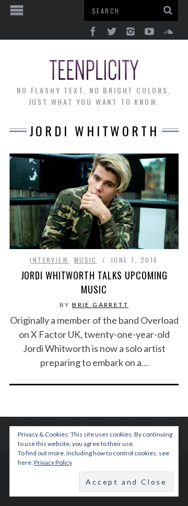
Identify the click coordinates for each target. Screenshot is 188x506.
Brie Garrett (100, 305)
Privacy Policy (53, 462)
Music (85, 259)
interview (49, 259)
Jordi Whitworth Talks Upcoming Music (94, 282)
